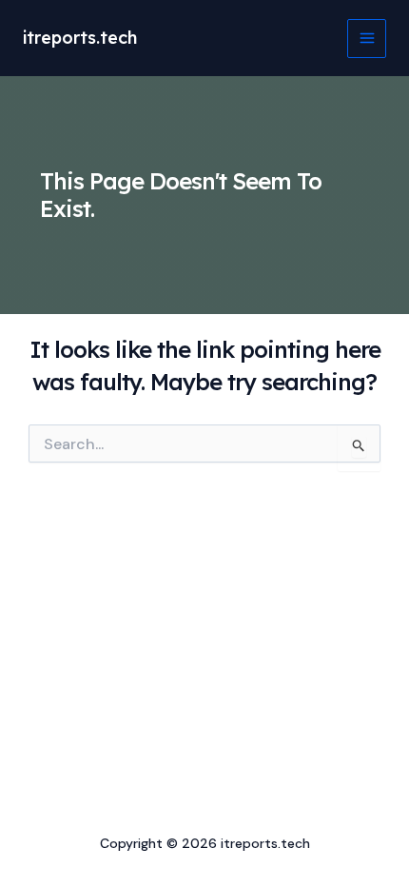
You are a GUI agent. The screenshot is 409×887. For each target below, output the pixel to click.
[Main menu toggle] (366, 38)
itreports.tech (80, 38)
